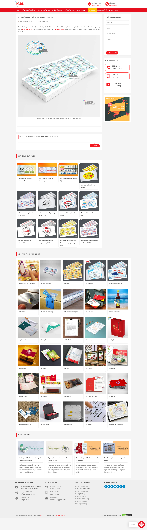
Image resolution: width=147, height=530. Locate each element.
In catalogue (112, 368)
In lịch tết (44, 396)
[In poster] (95, 355)
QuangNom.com (60, 515)
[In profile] (73, 355)
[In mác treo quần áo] (28, 411)
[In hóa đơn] (95, 327)
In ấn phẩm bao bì (57, 10)
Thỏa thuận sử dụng (80, 504)
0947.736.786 (116, 77)
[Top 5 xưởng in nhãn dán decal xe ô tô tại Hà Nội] (87, 448)
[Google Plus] (114, 486)
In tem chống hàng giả (115, 283)
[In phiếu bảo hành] (95, 383)
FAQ (112, 10)
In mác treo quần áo (25, 424)
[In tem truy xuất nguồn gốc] (28, 270)
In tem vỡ (67, 283)
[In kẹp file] (50, 327)
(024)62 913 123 (117, 66)
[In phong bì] (28, 327)
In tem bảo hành (46, 283)
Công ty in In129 (43, 21)
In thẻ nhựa (112, 396)
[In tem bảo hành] (50, 270)
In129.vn (42, 515)
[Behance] (123, 486)
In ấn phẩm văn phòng (28, 10)
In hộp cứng (45, 424)
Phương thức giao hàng (81, 491)
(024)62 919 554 (117, 69)
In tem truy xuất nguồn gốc (27, 283)
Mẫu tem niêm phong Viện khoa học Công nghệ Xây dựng (68, 243)
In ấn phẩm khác (69, 10)
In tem (17, 10)
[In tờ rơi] (50, 355)
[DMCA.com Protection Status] (127, 515)
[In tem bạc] (28, 299)
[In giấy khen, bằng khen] (118, 411)
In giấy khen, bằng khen (116, 424)
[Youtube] (117, 486)
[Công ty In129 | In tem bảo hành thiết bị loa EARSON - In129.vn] (20, 4)
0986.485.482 (113, 5)
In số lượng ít (82, 10)
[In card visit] (95, 299)
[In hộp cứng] (50, 411)
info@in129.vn (117, 83)
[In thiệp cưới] (28, 383)
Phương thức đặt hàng (81, 486)
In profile (66, 368)
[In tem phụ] (95, 270)
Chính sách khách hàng (81, 499)
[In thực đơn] (73, 383)
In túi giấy (112, 340)
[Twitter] (108, 486)
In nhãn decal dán (114, 312)
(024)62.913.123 (96, 5)
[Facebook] (105, 486)
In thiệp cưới (23, 396)
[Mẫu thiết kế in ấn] (117, 109)
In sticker (89, 424)
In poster (89, 368)
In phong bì (22, 340)
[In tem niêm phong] (50, 299)
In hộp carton (68, 424)
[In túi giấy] (118, 327)
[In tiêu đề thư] (73, 327)
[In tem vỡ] (73, 270)
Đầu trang (95, 145)
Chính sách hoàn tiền (81, 496)
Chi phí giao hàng (79, 494)
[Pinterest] (120, 486)
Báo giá (93, 10)
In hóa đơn (89, 340)
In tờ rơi (43, 368)
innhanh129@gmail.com (58, 500)
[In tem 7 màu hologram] (73, 299)
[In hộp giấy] (28, 355)
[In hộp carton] (73, 411)
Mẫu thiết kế (102, 10)
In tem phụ (89, 283)
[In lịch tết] (50, 383)
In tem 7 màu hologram (71, 312)
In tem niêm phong (47, 312)
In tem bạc (22, 312)
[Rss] (111, 486)
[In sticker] (95, 411)
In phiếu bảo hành (91, 396)
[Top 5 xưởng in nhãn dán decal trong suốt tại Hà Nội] (59, 448)
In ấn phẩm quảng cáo (43, 10)
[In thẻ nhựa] (118, 383)
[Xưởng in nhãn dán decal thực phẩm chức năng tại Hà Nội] (31, 448)
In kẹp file (44, 340)
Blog (116, 10)
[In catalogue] (118, 355)
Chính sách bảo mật (80, 501)
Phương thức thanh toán (82, 489)
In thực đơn (67, 396)
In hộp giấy (22, 368)
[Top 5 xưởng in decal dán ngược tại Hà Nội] (116, 448)
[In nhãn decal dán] (118, 299)
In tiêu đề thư (68, 340)
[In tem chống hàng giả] (118, 270)
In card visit (89, 312)
